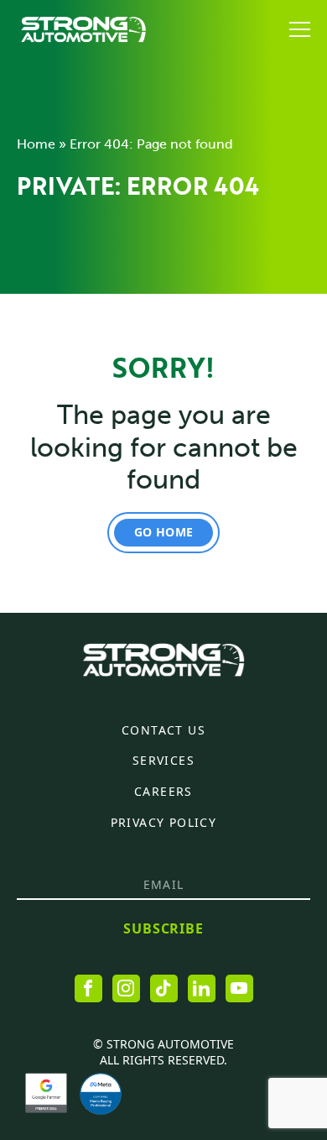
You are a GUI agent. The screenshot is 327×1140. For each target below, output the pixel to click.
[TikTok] (164, 988)
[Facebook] (88, 988)
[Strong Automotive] (83, 29)
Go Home (163, 532)
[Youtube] (239, 988)
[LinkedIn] (201, 988)
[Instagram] (126, 988)
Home (36, 144)
